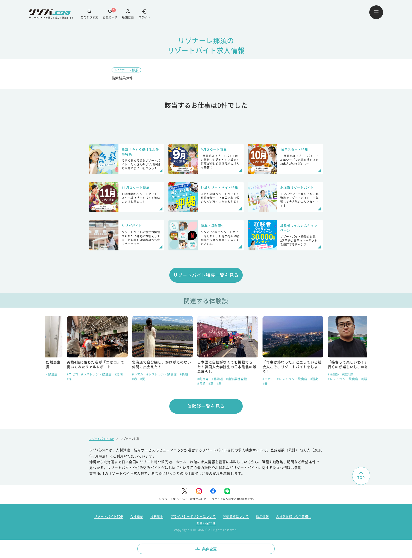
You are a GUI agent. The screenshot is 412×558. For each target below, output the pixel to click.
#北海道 (195, 379)
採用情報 (262, 516)
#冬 (47, 379)
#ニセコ (50, 374)
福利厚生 (156, 516)
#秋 (197, 383)
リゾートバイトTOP (101, 438)
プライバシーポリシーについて (193, 516)
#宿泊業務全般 (214, 379)
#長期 (162, 374)
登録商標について (236, 516)
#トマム (116, 374)
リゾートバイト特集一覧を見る (206, 275)
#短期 (97, 374)
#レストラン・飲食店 (74, 374)
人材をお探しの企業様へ (293, 516)
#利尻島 (181, 379)
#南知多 (311, 374)
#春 (112, 379)
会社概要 (136, 516)
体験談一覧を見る (206, 406)
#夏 (121, 379)
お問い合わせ (206, 523)
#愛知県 (326, 374)
